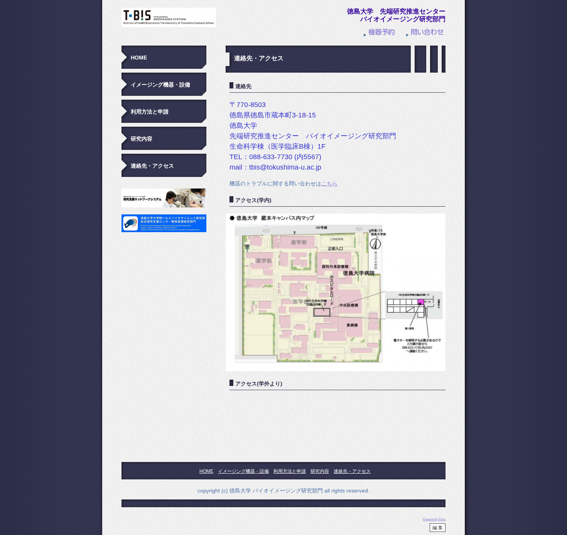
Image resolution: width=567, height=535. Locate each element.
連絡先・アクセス (152, 166)
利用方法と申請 (150, 112)
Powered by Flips (434, 519)
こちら (329, 183)
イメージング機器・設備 (160, 85)
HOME (139, 57)
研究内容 (141, 139)
